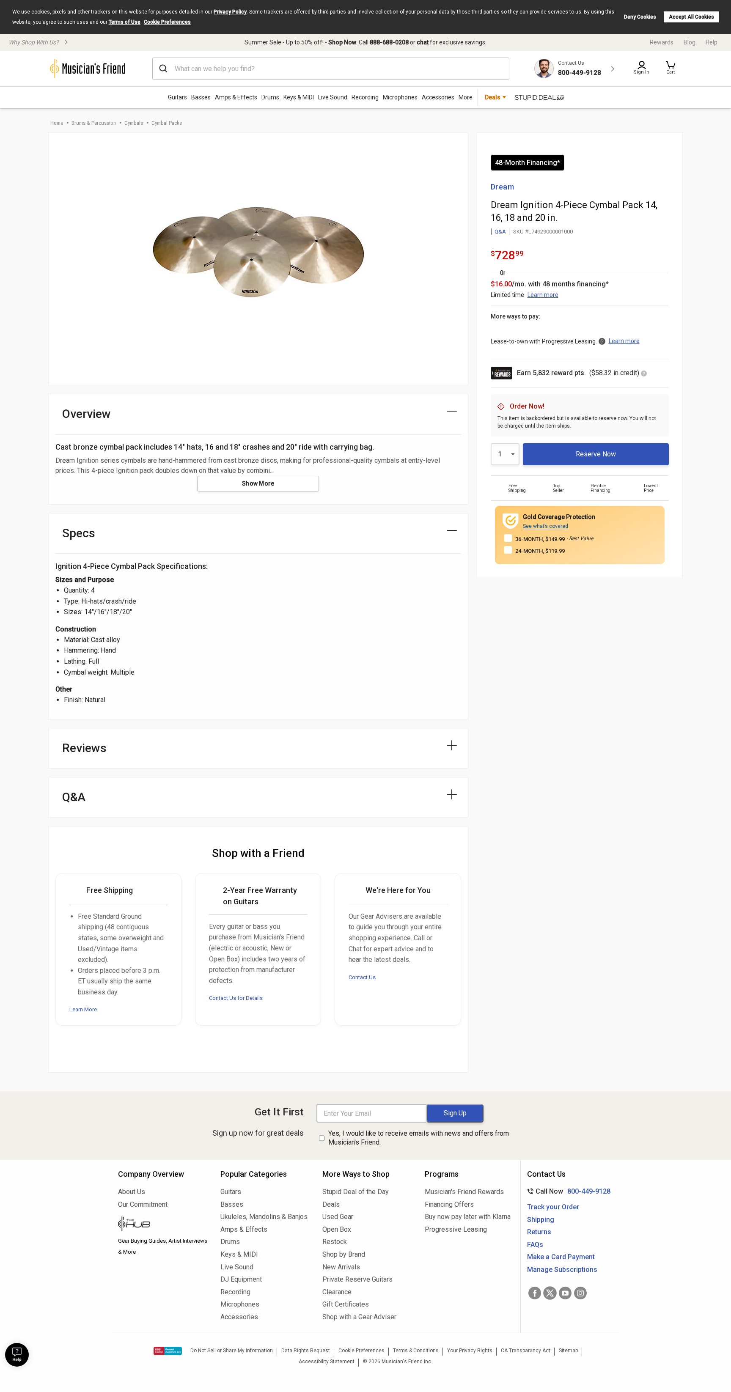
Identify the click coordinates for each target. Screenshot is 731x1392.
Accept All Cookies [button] (691, 17)
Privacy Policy (230, 12)
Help (711, 42)
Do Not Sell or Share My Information (231, 1351)
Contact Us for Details (236, 998)
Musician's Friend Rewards (464, 1192)
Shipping (540, 1220)
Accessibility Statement (327, 1362)
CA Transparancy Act (525, 1351)
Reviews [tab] (84, 748)
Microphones (400, 97)
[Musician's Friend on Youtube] (565, 1293)
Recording (365, 97)
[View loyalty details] (644, 374)
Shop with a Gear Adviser (359, 1317)
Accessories (438, 97)
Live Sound (332, 97)
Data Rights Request (305, 1351)
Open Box (336, 1229)
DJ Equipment (241, 1279)
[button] (671, 69)
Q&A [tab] (73, 797)
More (466, 97)
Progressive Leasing (456, 1229)
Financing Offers (449, 1204)
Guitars (177, 97)
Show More (258, 483)
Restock (334, 1242)
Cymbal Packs (166, 123)
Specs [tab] (78, 533)
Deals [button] (492, 97)
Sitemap (568, 1351)
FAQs (535, 1245)
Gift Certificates (345, 1304)
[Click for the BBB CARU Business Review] (168, 1351)
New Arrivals (341, 1267)
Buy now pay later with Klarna (468, 1217)
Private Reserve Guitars (357, 1279)
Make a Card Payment (561, 1257)
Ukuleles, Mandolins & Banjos (264, 1217)
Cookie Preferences (167, 22)
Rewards (661, 42)
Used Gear (337, 1217)
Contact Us (362, 977)
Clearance (337, 1292)
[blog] (163, 1224)
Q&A (500, 231)
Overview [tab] (86, 414)
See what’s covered (545, 526)
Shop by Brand (343, 1254)
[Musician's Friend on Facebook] (534, 1293)
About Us (131, 1192)
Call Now (567, 1191)
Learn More (83, 1009)
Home (56, 123)
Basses (201, 97)
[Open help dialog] (17, 1355)
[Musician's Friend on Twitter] (550, 1293)
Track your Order (553, 1207)
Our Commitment (143, 1204)
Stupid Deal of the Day (355, 1192)
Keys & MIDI (298, 97)
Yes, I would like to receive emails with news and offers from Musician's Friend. (418, 1137)
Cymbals (133, 123)
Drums (270, 97)
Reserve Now (596, 454)
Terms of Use (124, 22)
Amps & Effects (236, 97)
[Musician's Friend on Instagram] (580, 1293)
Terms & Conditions (416, 1351)
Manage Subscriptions (562, 1270)
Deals (331, 1204)
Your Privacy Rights (469, 1351)
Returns (539, 1232)
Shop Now (342, 42)
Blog (689, 42)
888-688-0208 (389, 42)
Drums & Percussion (93, 123)
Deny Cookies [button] (640, 17)
